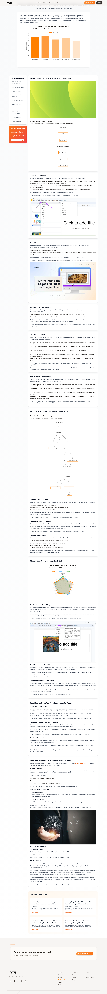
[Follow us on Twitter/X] (10, 981)
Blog (50, 2)
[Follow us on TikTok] (18, 981)
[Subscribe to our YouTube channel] (22, 981)
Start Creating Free (83, 953)
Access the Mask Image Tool (16, 95)
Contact (60, 985)
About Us (60, 975)
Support (74, 980)
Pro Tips (14, 108)
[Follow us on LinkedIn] (14, 981)
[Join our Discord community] (25, 981)
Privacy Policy (90, 977)
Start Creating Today (17, 140)
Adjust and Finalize (17, 104)
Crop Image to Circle (17, 100)
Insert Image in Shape (18, 87)
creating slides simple (81, 763)
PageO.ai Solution (16, 121)
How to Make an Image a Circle (16, 82)
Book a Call (56, 2)
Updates (74, 977)
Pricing (45, 2)
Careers (60, 982)
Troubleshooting (16, 117)
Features (38, 2)
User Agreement (90, 975)
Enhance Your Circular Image (16, 112)
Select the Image (16, 91)
